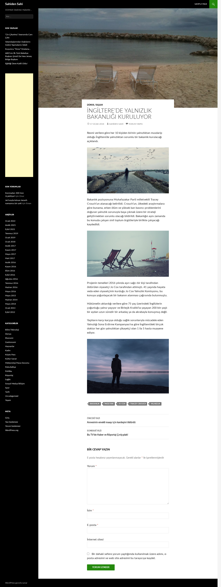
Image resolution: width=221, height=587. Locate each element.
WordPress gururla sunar (16, 583)
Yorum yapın (136, 124)
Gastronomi (10, 342)
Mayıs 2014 (10, 304)
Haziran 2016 (11, 287)
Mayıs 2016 (10, 291)
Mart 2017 (10, 258)
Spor (7, 388)
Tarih (7, 392)
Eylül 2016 (10, 275)
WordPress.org (11, 430)
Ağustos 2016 (11, 279)
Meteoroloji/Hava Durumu (17, 363)
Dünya (90, 105)
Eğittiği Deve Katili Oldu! (16, 63)
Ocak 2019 (10, 238)
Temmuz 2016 (11, 283)
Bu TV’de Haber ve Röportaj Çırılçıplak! (107, 433)
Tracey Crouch (138, 404)
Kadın (8, 350)
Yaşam (99, 105)
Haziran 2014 (11, 300)
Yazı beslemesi (11, 422)
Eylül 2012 (10, 312)
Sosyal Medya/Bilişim (15, 384)
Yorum (92, 466)
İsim (90, 510)
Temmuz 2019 (11, 233)
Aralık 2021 (10, 225)
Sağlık (8, 379)
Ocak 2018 (10, 242)
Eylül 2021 (10, 229)
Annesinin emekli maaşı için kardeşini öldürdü (111, 420)
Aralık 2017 (10, 246)
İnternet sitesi (95, 539)
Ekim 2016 (10, 271)
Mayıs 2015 (10, 296)
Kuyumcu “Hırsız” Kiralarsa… (18, 49)
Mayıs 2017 (10, 254)
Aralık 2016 (10, 262)
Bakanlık (95, 404)
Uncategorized (11, 396)
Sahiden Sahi (14, 4)
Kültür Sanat (11, 359)
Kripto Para (10, 355)
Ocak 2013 (10, 308)
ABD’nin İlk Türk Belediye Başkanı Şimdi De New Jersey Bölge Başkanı (18, 56)
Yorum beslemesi (12, 426)
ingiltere (109, 404)
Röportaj (9, 375)
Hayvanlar (9, 346)
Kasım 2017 (10, 250)
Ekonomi (9, 338)
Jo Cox (121, 404)
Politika (8, 371)
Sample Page (201, 4)
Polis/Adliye (10, 367)
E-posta (92, 525)
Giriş (7, 418)
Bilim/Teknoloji (12, 330)
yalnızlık (155, 404)
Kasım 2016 (10, 267)
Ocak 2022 (10, 221)
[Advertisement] (19, 125)
